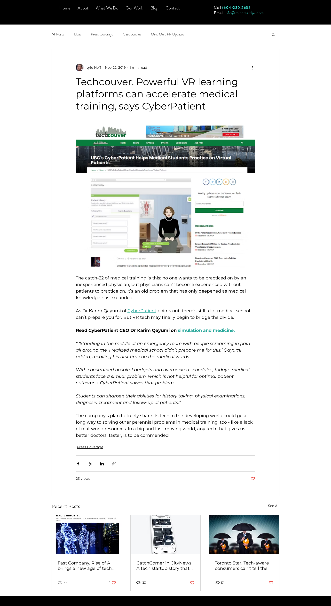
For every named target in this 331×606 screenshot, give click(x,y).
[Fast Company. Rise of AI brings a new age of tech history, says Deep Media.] (87, 534)
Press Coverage (102, 34)
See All (273, 506)
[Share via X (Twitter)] (90, 463)
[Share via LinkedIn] (102, 463)
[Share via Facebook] (78, 463)
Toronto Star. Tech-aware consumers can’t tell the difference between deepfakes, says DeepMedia (242, 565)
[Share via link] (113, 463)
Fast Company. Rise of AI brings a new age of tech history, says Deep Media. (85, 565)
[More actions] (252, 67)
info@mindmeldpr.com (244, 13)
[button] (107, 8)
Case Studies (132, 34)
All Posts (58, 34)
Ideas (77, 34)
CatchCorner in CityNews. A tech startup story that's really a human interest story (164, 565)
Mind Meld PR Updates (167, 34)
